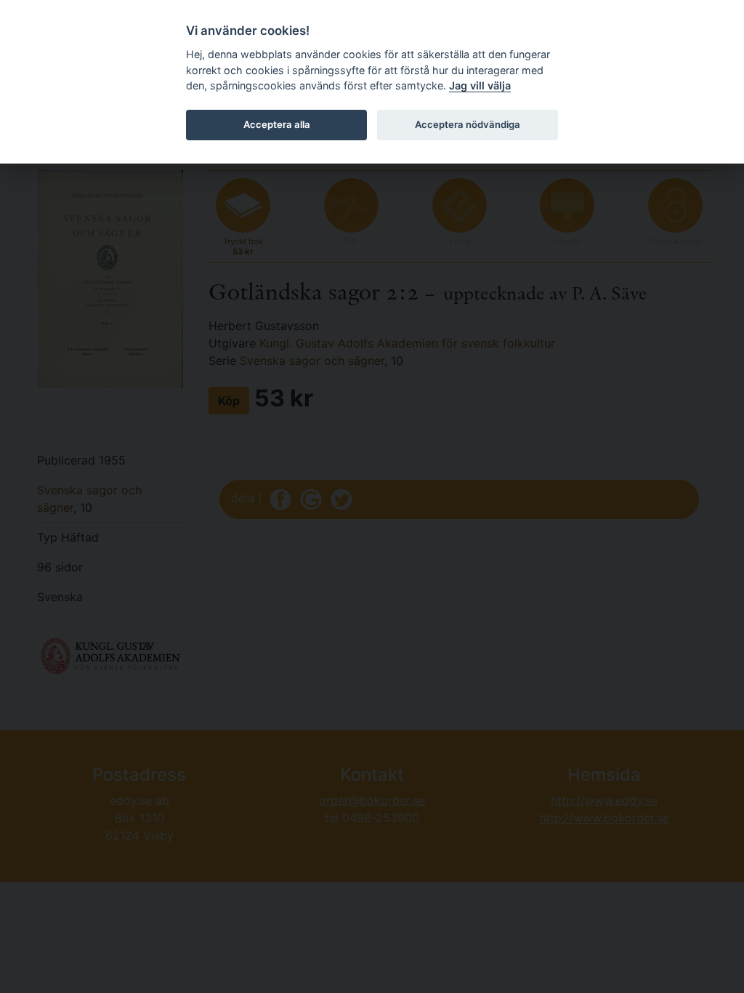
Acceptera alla (276, 124)
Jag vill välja (480, 85)
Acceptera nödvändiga (467, 124)
